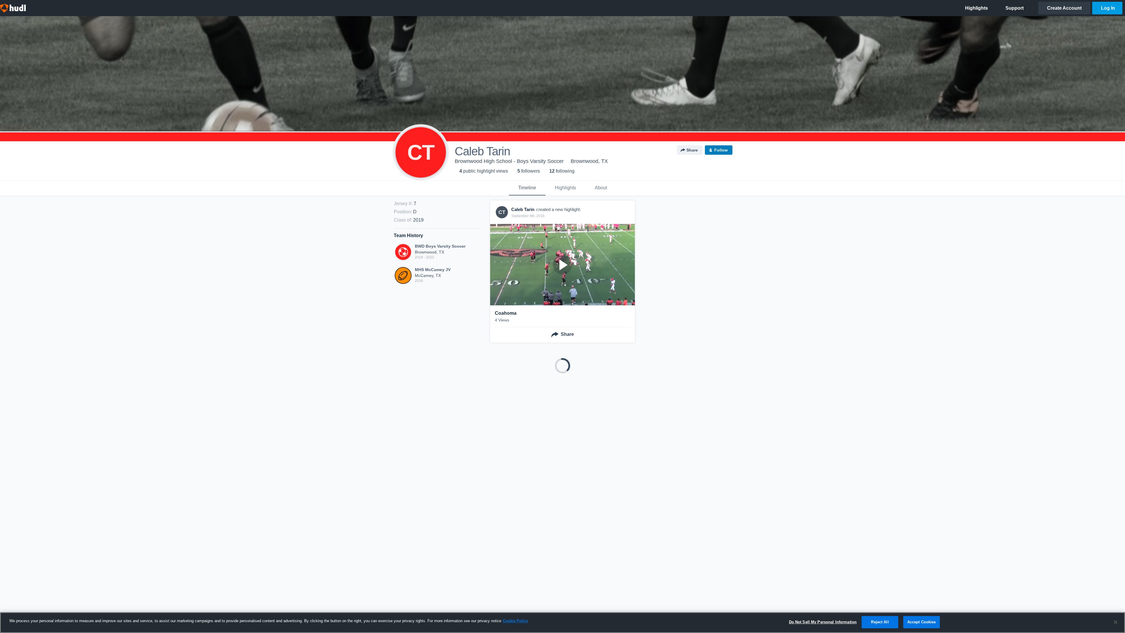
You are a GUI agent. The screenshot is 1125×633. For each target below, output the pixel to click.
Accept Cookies (921, 622)
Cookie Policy (515, 621)
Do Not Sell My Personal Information (823, 622)
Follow (721, 150)
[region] (562, 622)
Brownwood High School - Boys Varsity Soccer (509, 161)
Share (692, 150)
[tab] (527, 188)
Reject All (880, 622)
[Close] (1115, 622)
